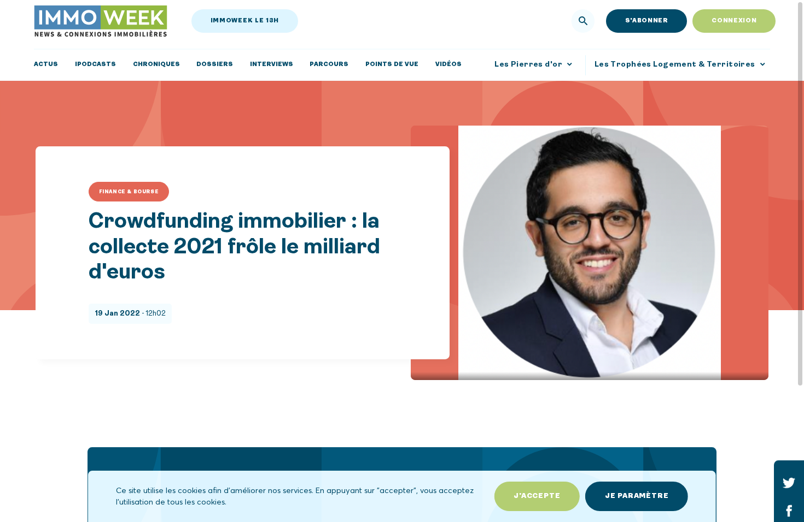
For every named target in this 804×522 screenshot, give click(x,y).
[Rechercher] (583, 21)
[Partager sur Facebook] (789, 510)
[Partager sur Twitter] (789, 482)
